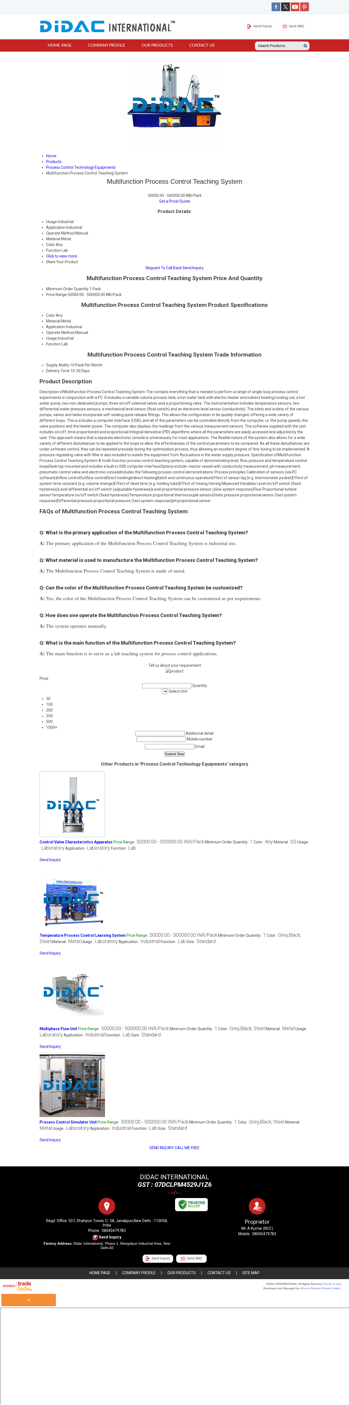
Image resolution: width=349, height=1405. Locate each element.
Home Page (60, 45)
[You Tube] (295, 10)
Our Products (157, 45)
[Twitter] (285, 10)
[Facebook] (276, 10)
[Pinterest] (304, 10)
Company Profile (106, 45)
